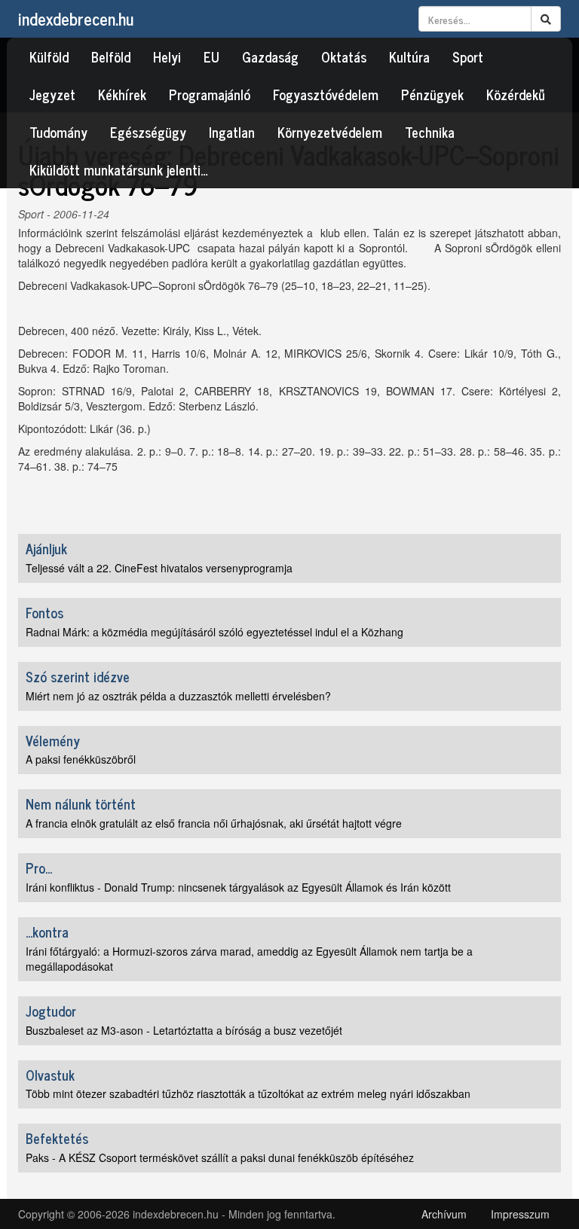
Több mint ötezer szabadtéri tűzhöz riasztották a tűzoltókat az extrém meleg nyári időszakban (248, 1093)
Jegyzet (52, 94)
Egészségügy (148, 131)
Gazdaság (270, 56)
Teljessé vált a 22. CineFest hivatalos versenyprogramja (159, 567)
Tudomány (58, 131)
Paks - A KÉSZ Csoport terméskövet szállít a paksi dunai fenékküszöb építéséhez (220, 1157)
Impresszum (520, 1213)
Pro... (39, 867)
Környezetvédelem (329, 131)
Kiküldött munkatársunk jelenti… (118, 169)
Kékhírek (122, 94)
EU (211, 56)
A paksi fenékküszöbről (81, 759)
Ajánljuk (46, 548)
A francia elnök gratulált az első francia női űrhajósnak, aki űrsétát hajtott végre (214, 823)
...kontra (47, 931)
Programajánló (209, 94)
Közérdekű (515, 94)
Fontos (44, 612)
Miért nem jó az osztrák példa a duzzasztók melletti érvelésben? (178, 695)
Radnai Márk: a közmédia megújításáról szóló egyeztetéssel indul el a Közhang (214, 631)
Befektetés (57, 1138)
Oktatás (343, 56)
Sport (467, 56)
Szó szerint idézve (78, 676)
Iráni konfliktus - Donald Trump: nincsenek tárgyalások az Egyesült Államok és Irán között (238, 887)
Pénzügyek (432, 94)
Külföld (49, 56)
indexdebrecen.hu (75, 18)
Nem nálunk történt (81, 803)
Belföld (110, 56)
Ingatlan (232, 131)
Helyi (167, 56)
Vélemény (53, 740)
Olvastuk (50, 1074)
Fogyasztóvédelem (325, 94)
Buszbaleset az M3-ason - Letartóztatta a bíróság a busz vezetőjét (184, 1030)
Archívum (444, 1213)
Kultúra (409, 56)
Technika (430, 131)
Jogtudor (51, 1010)
